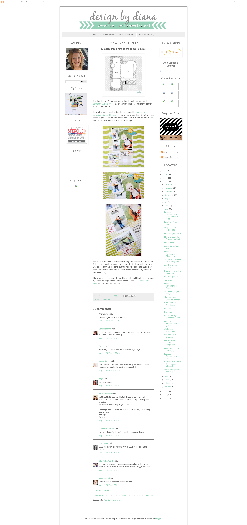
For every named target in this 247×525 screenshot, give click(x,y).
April (167, 376)
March (167, 380)
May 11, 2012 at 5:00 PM (109, 435)
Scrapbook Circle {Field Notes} (170, 229)
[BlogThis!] (127, 296)
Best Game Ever (170, 243)
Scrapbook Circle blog (103, 104)
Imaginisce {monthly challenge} (172, 349)
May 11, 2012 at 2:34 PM (109, 420)
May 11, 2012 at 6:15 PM (109, 453)
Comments (167, 157)
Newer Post (98, 496)
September (169, 195)
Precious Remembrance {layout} (170, 356)
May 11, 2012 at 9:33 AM (109, 338)
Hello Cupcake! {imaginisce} (170, 304)
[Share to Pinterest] (134, 296)
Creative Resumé (108, 35)
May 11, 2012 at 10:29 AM (109, 353)
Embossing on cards (172, 277)
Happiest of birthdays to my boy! (172, 272)
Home (95, 35)
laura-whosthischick (106, 429)
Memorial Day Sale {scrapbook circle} (172, 238)
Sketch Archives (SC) (126, 35)
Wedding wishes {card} (170, 266)
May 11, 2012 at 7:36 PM (109, 470)
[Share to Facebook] (132, 296)
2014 (164, 174)
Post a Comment (102, 490)
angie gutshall (104, 478)
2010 (164, 395)
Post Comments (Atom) (113, 500)
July (166, 202)
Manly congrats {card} (172, 233)
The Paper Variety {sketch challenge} (172, 298)
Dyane (101, 346)
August (168, 198)
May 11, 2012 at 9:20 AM (109, 321)
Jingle (101, 379)
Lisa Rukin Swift (105, 329)
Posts (165, 152)
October (168, 191)
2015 (164, 171)
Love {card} (168, 312)
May (167, 209)
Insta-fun (167, 308)
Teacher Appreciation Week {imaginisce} (172, 261)
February (168, 383)
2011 (164, 391)
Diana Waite (103, 443)
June (167, 206)
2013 (164, 178)
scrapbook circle (105, 299)
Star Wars (168, 280)
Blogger (158, 519)
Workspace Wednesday (169, 330)
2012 (164, 181)
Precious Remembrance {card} (170, 286)
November (169, 188)
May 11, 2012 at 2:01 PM (109, 385)
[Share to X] (129, 296)
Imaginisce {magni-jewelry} (171, 223)
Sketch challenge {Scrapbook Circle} (172, 317)
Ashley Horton (104, 361)
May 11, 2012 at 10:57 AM (109, 371)
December (169, 184)
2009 (164, 398)
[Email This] (124, 296)
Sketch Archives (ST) (146, 35)
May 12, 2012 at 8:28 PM (109, 485)
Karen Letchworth (106, 393)
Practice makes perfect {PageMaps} (170, 342)
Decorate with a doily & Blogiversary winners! (172, 364)
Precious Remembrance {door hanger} (170, 254)
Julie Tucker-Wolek (106, 461)
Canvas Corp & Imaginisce (170, 336)
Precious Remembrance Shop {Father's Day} (171, 215)
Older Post (149, 496)
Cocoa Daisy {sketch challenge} (172, 371)
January (168, 387)
